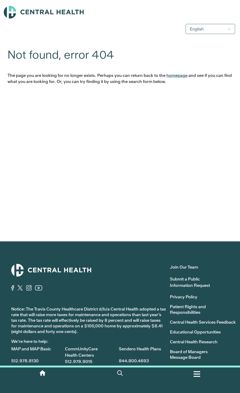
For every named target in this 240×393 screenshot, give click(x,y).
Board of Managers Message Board (189, 354)
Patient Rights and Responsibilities (188, 309)
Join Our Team (184, 267)
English (197, 29)
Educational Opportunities (195, 332)
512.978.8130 (25, 360)
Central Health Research (194, 341)
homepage (177, 75)
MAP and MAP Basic (31, 349)
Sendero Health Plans (140, 349)
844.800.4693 (134, 360)
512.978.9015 (78, 361)
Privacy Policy (183, 296)
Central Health (120, 12)
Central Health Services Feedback (203, 322)
